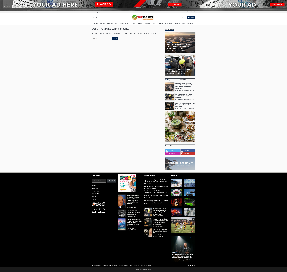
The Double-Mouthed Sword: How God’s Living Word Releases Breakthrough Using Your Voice (134, 223)
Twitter (94, 199)
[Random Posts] (96, 18)
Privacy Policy (96, 191)
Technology (168, 23)
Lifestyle (147, 23)
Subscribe (191, 17)
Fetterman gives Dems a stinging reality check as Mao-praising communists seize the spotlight (182, 256)
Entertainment (124, 23)
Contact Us (95, 194)
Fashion (177, 23)
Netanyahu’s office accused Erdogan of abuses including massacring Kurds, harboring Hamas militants (133, 200)
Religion (140, 23)
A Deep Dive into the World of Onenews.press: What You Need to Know (112, 265)
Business (110, 23)
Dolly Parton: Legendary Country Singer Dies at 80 (160, 231)
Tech (153, 23)
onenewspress (132, 214)
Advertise (95, 188)
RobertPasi (171, 50)
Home (96, 23)
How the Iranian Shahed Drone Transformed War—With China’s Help (185, 104)
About (94, 185)
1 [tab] (190, 237)
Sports (189, 23)
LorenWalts (171, 73)
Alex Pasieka (131, 228)
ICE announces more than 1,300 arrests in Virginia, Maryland (178, 70)
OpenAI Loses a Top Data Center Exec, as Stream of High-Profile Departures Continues (178, 46)
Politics (102, 23)
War (116, 23)
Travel (133, 23)
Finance (148, 265)
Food (183, 23)
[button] (175, 121)
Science (160, 23)
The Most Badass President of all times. (134, 211)
